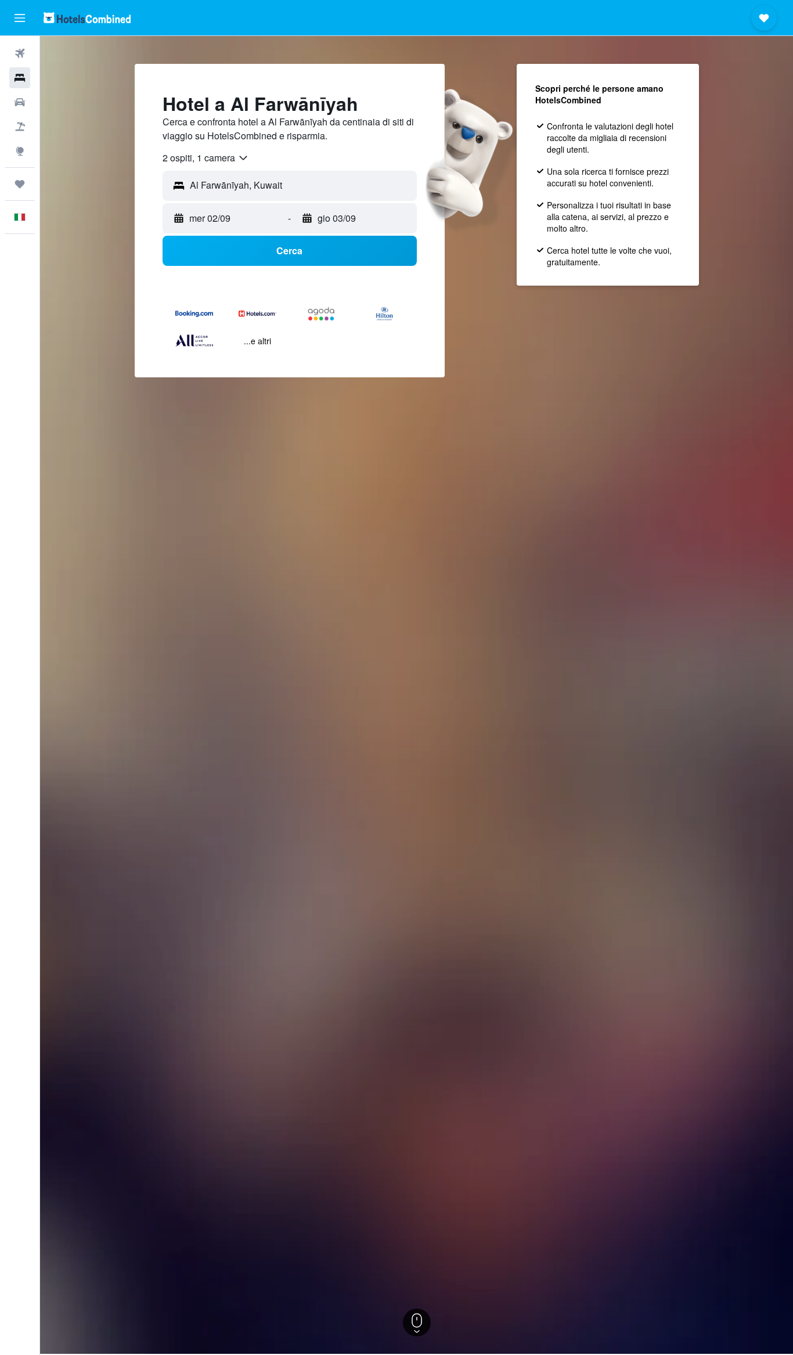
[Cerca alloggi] (20, 77)
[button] (20, 18)
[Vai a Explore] (20, 151)
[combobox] (206, 158)
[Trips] (20, 184)
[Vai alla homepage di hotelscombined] (87, 17)
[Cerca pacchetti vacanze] (20, 126)
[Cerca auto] (20, 102)
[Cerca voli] (20, 53)
